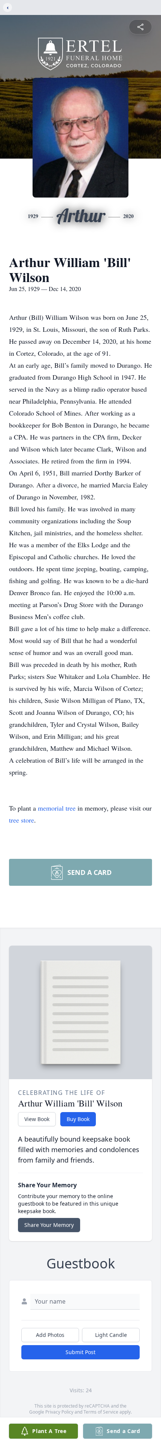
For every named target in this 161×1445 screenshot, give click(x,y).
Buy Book (78, 1119)
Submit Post (80, 1352)
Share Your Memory (49, 1224)
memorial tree (57, 807)
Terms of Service (100, 1412)
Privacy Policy (59, 1412)
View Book (36, 1119)
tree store (21, 819)
